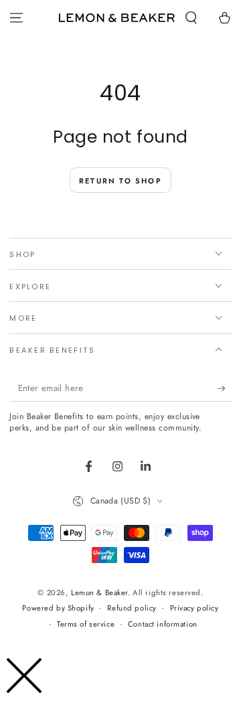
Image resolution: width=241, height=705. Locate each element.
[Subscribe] (224, 389)
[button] (191, 18)
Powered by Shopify (58, 608)
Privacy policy (194, 608)
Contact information (162, 624)
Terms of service (85, 624)
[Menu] (16, 18)
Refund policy (131, 608)
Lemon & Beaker (99, 592)
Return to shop (120, 180)
